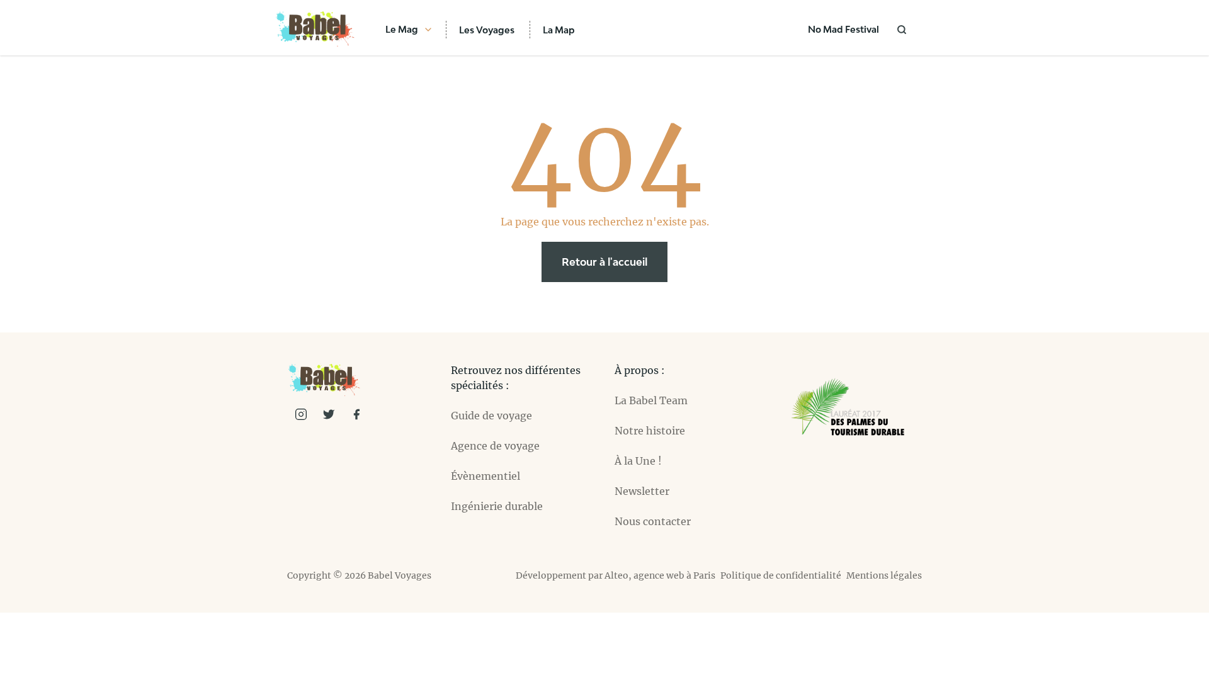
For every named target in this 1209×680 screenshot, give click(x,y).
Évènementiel (485, 476)
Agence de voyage (495, 445)
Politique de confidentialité (780, 575)
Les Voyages (486, 30)
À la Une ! (638, 461)
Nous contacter (653, 521)
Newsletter (642, 491)
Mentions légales (884, 575)
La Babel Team (651, 400)
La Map (559, 30)
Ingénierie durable (497, 506)
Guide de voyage (491, 415)
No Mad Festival (843, 29)
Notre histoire (650, 430)
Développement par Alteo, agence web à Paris (615, 575)
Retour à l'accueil (604, 262)
